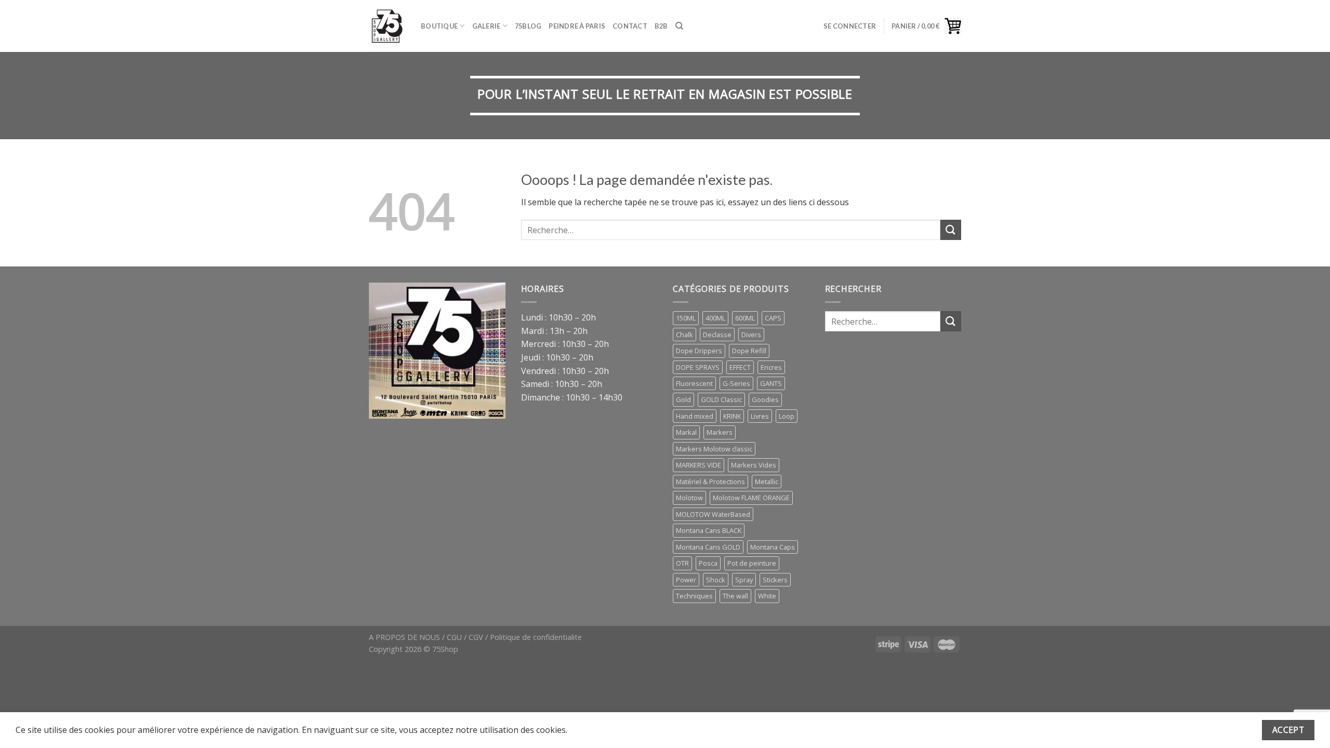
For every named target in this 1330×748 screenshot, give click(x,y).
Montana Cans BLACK (708, 530)
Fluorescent (694, 383)
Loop (786, 416)
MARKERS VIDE (698, 465)
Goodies (765, 399)
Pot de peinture (751, 563)
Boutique (439, 26)
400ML (715, 318)
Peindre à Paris (577, 26)
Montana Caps (772, 547)
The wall (735, 595)
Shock (715, 579)
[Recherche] (679, 26)
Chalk (684, 334)
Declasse (717, 334)
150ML (686, 318)
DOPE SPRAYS (698, 367)
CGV (476, 637)
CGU (454, 637)
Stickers (775, 579)
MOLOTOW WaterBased (713, 514)
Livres (760, 416)
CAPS (773, 318)
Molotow (689, 497)
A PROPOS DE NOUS (404, 637)
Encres (771, 367)
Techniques (694, 595)
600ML (745, 318)
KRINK (732, 416)
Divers (751, 334)
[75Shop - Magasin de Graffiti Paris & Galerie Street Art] (387, 26)
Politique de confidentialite (536, 637)
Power (686, 579)
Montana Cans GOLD (708, 547)
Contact (630, 26)
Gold (683, 399)
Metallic (766, 481)
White (767, 595)
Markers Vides (753, 465)
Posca (708, 563)
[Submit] (950, 230)
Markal (686, 432)
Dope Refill (749, 350)
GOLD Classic (721, 399)
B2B (661, 26)
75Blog (528, 26)
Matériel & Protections (710, 481)
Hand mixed (694, 416)
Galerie (486, 26)
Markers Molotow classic (714, 448)
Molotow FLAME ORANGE (751, 497)
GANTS (771, 383)
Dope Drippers (699, 350)
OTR (682, 563)
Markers (720, 432)
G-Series (736, 383)
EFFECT (740, 367)
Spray (744, 579)
